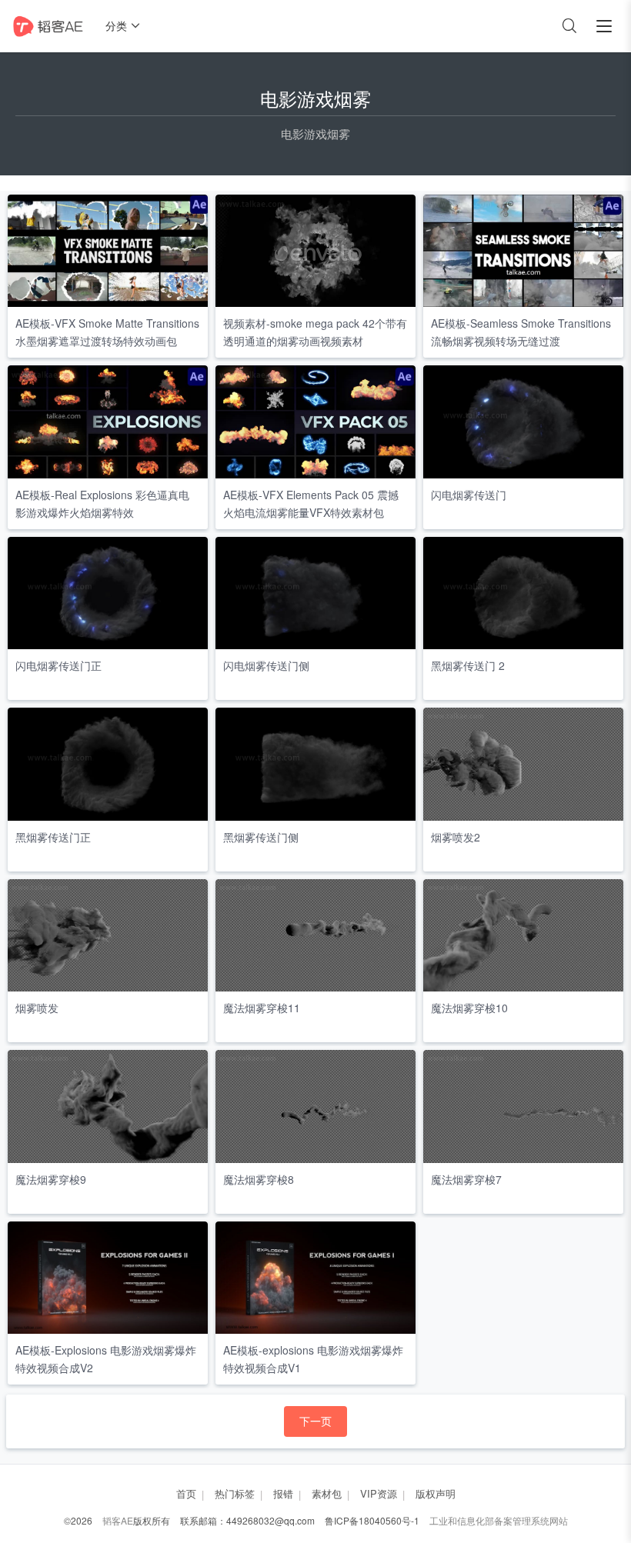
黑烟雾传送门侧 (261, 837)
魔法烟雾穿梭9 (50, 1179)
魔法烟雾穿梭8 (258, 1179)
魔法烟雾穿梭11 (261, 1007)
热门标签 (235, 1493)
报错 (283, 1493)
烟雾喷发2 (455, 837)
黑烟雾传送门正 (53, 837)
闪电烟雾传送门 (468, 494)
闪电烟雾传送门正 (58, 665)
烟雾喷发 (36, 1007)
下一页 (315, 1420)
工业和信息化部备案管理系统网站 (498, 1520)
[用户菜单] (604, 26)
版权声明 (436, 1493)
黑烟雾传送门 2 (468, 665)
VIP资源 (378, 1493)
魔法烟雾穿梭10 (469, 1007)
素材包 (327, 1493)
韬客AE (117, 1520)
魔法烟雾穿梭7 (466, 1179)
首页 (186, 1493)
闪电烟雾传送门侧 (266, 665)
